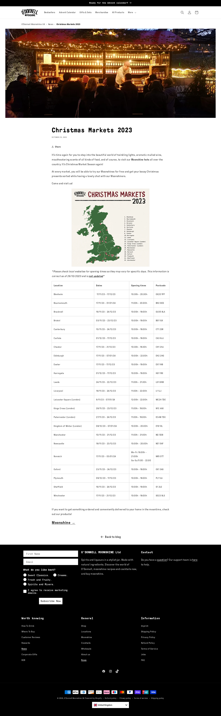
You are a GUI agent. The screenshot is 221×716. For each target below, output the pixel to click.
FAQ (143, 660)
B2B (23, 660)
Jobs (143, 654)
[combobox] (110, 705)
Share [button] (58, 147)
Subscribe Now (51, 601)
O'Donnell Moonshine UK (33, 24)
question (162, 559)
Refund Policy (148, 643)
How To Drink (28, 626)
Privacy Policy (148, 637)
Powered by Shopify (93, 698)
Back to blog (113, 536)
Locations (86, 631)
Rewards (26, 643)
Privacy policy (125, 698)
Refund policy (110, 698)
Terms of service (141, 698)
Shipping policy (157, 698)
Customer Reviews (31, 637)
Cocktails (85, 643)
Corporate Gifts (29, 654)
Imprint (144, 626)
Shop (83, 626)
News (50, 24)
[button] (131, 12)
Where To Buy (28, 631)
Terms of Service (149, 649)
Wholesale (86, 649)
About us (85, 654)
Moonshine (86, 637)
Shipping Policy (148, 631)
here (194, 559)
